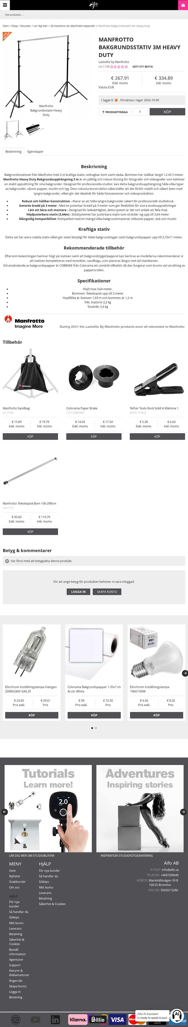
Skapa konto (107, 592)
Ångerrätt (16, 981)
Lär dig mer (41, 26)
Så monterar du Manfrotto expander (72, 26)
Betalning (15, 934)
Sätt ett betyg (143, 66)
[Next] (183, 812)
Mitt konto (16, 923)
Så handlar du (18, 912)
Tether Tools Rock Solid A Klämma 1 (154, 408)
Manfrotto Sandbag (16, 408)
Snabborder (17, 882)
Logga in (78, 592)
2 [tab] (96, 728)
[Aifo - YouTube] (34, 1019)
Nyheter (14, 876)
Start (6, 26)
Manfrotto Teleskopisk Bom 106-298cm (29, 503)
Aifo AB (171, 863)
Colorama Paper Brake (81, 408)
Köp (167, 111)
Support (15, 965)
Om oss (14, 887)
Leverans (15, 929)
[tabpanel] (32, 672)
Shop (14, 26)
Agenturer (16, 960)
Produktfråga (116, 112)
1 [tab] (92, 728)
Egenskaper (35, 152)
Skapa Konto (18, 986)
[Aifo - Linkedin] (54, 1019)
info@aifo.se (170, 870)
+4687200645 (170, 875)
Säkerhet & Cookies (52, 904)
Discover (25, 26)
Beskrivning (13, 152)
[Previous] (4, 812)
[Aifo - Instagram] (14, 1019)
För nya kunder (49, 871)
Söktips (14, 917)
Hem (12, 871)
